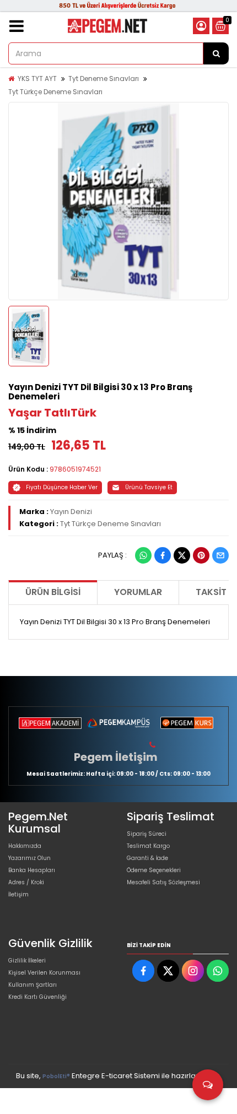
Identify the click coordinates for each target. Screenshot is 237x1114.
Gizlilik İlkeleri (27, 960)
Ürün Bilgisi (52, 592)
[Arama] (216, 53)
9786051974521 (75, 469)
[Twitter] (182, 555)
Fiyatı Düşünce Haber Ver (62, 487)
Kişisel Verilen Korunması (44, 973)
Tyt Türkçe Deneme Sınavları (55, 91)
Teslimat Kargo (148, 846)
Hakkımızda (24, 846)
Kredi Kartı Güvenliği (37, 997)
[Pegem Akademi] (50, 723)
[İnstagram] (193, 971)
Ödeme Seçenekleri (154, 870)
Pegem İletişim (116, 757)
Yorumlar (138, 592)
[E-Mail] (220, 555)
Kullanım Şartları (32, 985)
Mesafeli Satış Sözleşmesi (163, 882)
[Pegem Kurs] (187, 723)
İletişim (18, 894)
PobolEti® (56, 1076)
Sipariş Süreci (146, 834)
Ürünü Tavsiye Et (149, 487)
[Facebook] (162, 555)
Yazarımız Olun (29, 858)
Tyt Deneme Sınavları (103, 78)
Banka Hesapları (31, 870)
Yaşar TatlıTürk (52, 412)
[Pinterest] (201, 555)
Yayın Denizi (71, 511)
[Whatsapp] (143, 555)
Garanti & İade (147, 858)
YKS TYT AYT (37, 78)
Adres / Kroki (26, 882)
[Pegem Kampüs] (118, 723)
